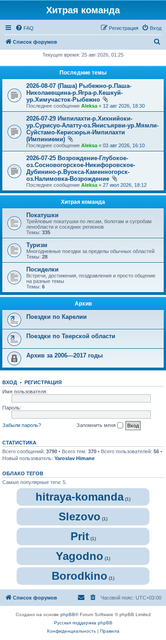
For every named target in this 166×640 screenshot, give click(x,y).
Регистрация (43, 382)
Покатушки (42, 215)
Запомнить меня (97, 425)
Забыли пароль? (21, 425)
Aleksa (89, 106)
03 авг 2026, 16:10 (124, 145)
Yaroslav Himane (74, 458)
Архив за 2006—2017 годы (64, 355)
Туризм (36, 245)
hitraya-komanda (80, 496)
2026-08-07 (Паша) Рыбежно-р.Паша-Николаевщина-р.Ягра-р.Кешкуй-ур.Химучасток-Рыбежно (78, 92)
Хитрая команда (83, 202)
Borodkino (79, 576)
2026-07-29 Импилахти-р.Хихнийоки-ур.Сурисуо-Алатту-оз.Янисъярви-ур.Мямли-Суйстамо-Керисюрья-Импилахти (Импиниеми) (92, 129)
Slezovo (80, 516)
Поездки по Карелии (56, 316)
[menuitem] (24, 28)
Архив (83, 303)
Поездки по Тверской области (70, 336)
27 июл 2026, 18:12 (125, 185)
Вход (9, 382)
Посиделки (42, 269)
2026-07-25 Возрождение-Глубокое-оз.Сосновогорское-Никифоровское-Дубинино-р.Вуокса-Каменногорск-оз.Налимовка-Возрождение (80, 168)
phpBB (67, 614)
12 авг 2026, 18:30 (124, 106)
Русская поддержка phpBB (83, 622)
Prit (80, 536)
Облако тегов (22, 473)
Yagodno (79, 556)
